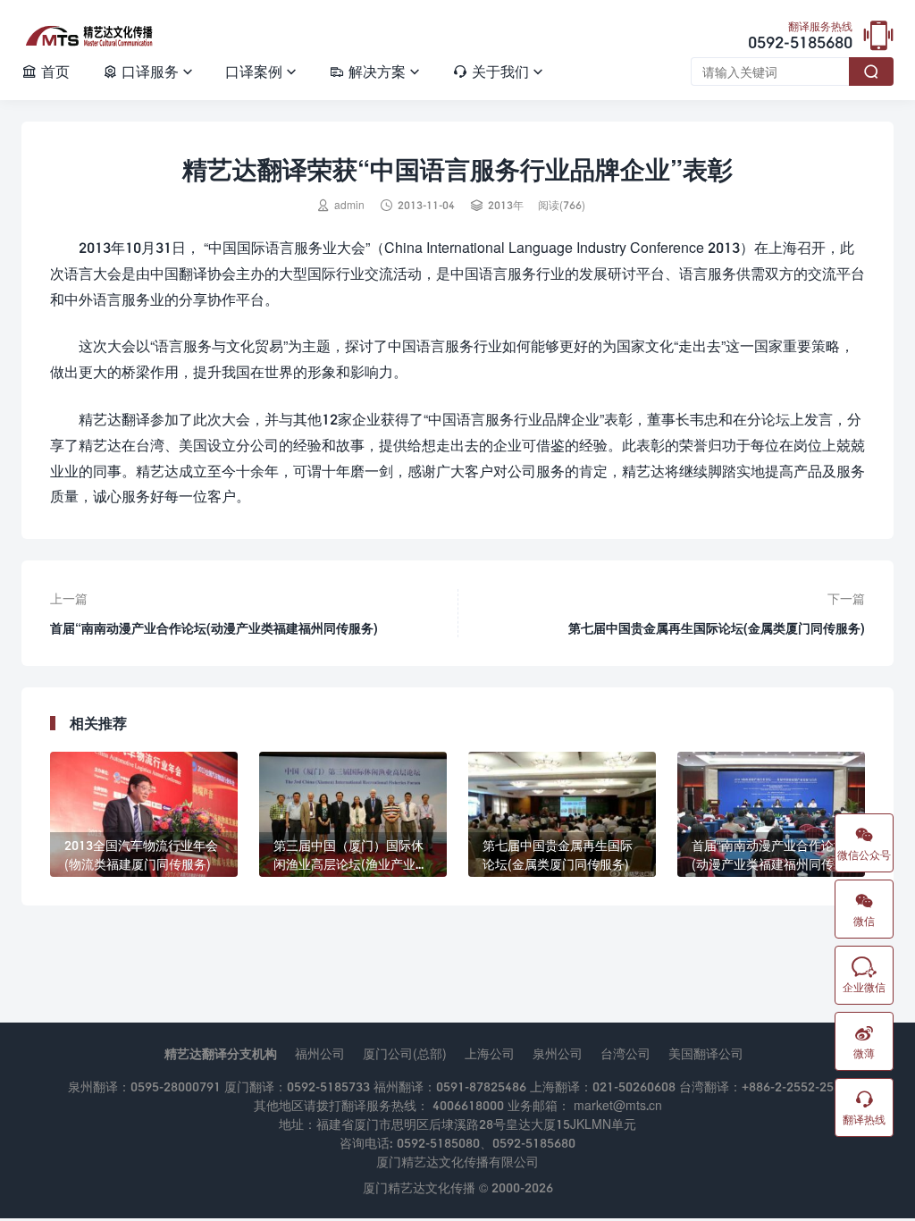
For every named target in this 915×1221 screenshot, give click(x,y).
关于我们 (497, 71)
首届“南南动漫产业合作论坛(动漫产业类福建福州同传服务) (214, 628)
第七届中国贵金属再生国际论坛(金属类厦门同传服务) (716, 628)
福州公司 (320, 1053)
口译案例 (261, 71)
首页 (45, 71)
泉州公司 (558, 1053)
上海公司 (490, 1053)
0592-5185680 (800, 36)
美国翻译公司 (705, 1053)
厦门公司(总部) (405, 1053)
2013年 (506, 205)
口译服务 (147, 71)
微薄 (864, 1041)
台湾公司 (625, 1053)
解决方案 (374, 71)
